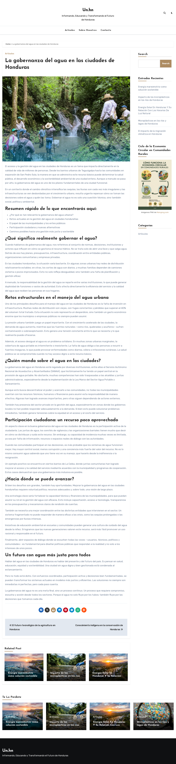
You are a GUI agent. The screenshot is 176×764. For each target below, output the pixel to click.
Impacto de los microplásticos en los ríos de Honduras (65, 676)
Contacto (106, 30)
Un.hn (87, 10)
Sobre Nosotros (88, 30)
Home (8, 44)
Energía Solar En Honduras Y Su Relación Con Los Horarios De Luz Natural (155, 110)
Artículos (70, 30)
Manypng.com (163, 212)
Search (143, 54)
